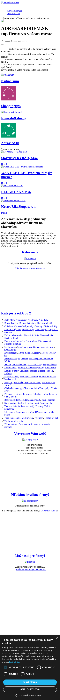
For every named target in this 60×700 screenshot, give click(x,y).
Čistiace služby (50, 326)
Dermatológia (41, 329)
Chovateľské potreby (23, 326)
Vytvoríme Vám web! (30, 433)
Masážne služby (11, 376)
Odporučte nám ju (49, 510)
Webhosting (19, 421)
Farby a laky (31, 341)
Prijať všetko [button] (30, 682)
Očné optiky (44, 388)
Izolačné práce (35, 358)
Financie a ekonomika (14, 341)
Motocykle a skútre (29, 376)
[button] (30, 695)
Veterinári (38, 418)
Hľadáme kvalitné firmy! (30, 494)
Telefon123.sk (13, 13)
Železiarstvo (24, 424)
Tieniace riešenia (12, 406)
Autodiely (43, 320)
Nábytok (8, 382)
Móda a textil (10, 379)
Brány (7, 323)
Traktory (39, 406)
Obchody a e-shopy (13, 388)
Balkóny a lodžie (45, 323)
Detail (4, 164)
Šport (36, 403)
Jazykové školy (50, 364)
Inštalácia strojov (12, 358)
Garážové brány (24, 347)
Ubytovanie (9, 412)
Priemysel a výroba (13, 394)
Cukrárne (8, 326)
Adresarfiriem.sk (14, 11)
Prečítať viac (14, 662)
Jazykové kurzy (35, 364)
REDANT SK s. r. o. (16, 192)
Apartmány (33, 320)
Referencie (30, 252)
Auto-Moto (9, 320)
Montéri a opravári (47, 376)
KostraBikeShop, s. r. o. (18, 206)
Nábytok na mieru (32, 382)
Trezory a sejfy (27, 406)
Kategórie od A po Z (16, 313)
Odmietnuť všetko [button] (30, 689)
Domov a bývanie (12, 329)
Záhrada (8, 427)
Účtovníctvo (40, 412)
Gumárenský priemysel (43, 347)
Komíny (21, 367)
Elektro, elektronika (13, 335)
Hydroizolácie (10, 353)
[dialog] (30, 667)
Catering (38, 326)
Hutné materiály (25, 353)
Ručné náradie (48, 400)
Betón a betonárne (27, 323)
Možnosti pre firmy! (30, 556)
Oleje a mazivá (30, 388)
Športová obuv (47, 403)
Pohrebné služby (40, 394)
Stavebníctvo (10, 403)
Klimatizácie (50, 367)
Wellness (8, 421)
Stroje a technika (25, 403)
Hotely (37, 353)
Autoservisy (21, 320)
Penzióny (27, 394)
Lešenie (8, 373)
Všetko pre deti (51, 418)
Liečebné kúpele (45, 371)
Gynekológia (10, 349)
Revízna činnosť (32, 400)
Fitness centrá (44, 341)
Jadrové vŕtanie (19, 364)
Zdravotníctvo (10, 424)
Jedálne (7, 364)
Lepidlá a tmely (11, 371)
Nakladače (18, 382)
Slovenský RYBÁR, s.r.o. (19, 158)
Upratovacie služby (25, 412)
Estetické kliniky (12, 338)
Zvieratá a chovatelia (40, 424)
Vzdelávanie (27, 418)
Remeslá (20, 400)
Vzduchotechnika (12, 418)
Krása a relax (10, 367)
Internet (24, 358)
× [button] (57, 638)
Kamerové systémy (35, 367)
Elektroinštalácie (31, 335)
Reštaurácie (9, 400)
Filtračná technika (12, 344)
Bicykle (14, 323)
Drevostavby (28, 329)
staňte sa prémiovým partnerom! (31, 569)
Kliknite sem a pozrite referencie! (30, 268)
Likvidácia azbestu (28, 371)
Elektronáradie (46, 335)
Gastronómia (10, 347)
